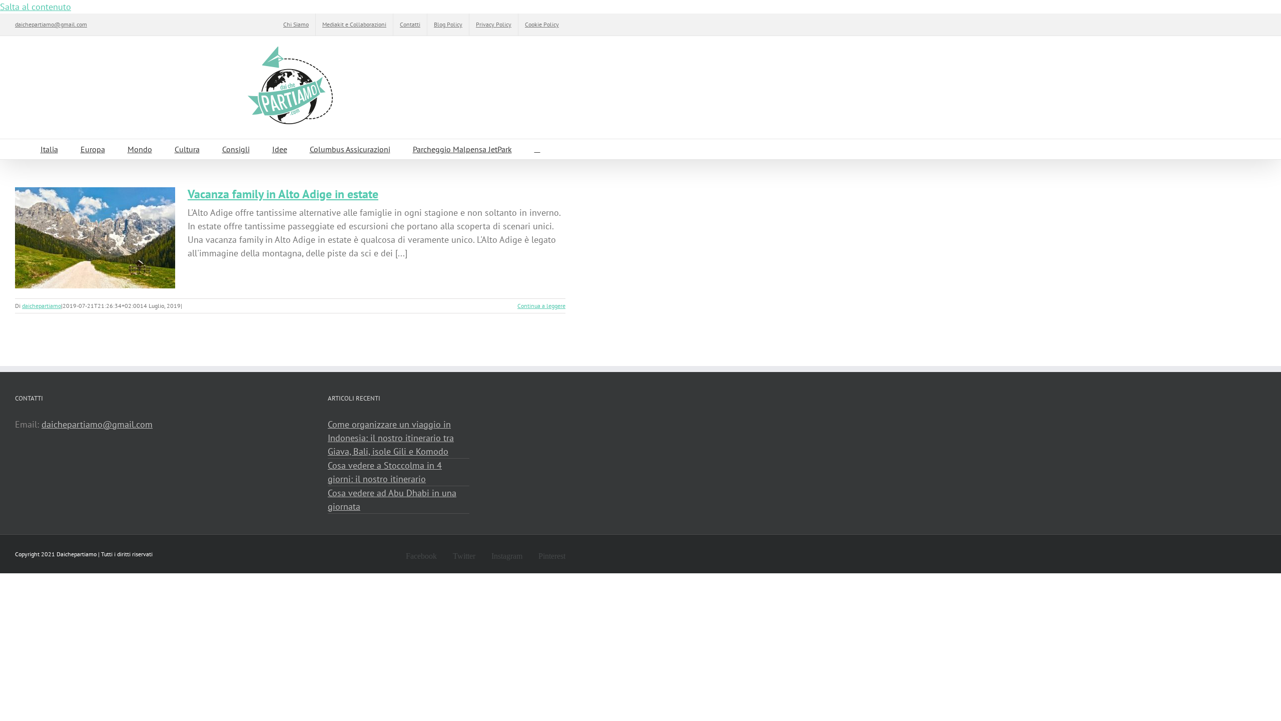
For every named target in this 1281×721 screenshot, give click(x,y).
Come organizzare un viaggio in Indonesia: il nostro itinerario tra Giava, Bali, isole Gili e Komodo (391, 438)
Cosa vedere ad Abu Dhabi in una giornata (392, 499)
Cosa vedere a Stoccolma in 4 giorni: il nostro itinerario (385, 472)
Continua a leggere (541, 305)
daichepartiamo (41, 305)
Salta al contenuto (35, 7)
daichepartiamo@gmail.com (51, 24)
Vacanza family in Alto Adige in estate (283, 194)
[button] (537, 149)
